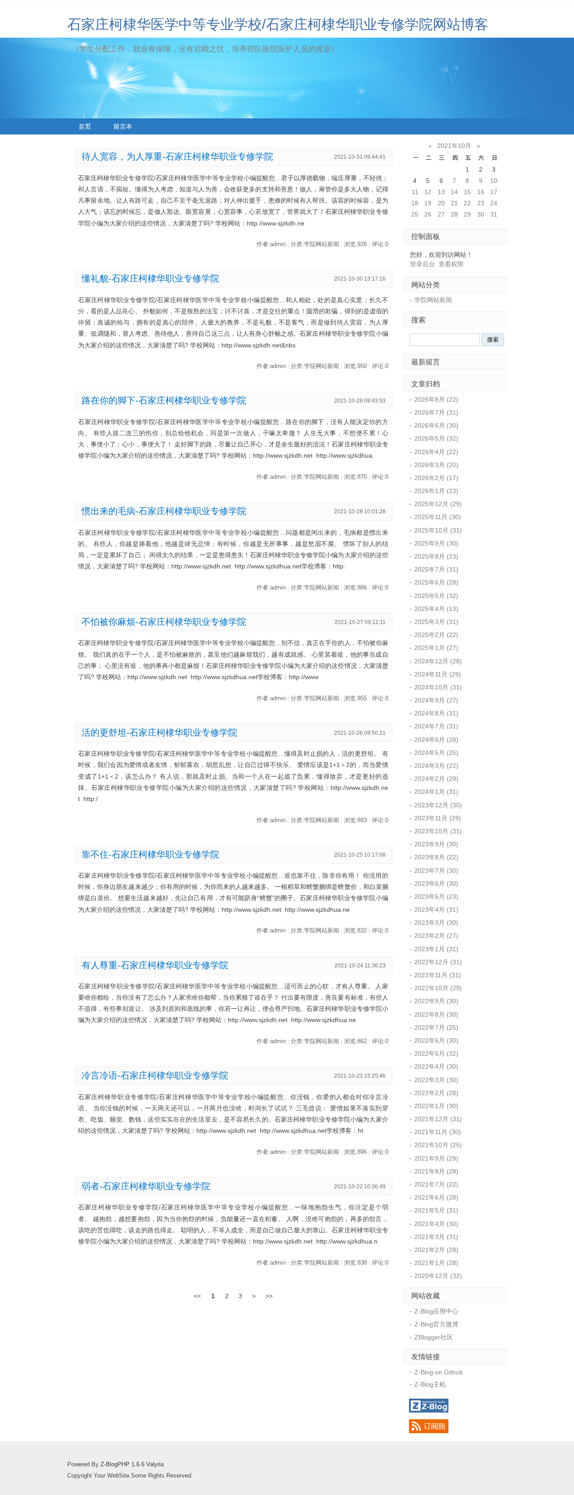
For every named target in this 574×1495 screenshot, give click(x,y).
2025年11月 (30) (437, 516)
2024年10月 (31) (438, 687)
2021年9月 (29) (436, 1158)
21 (454, 203)
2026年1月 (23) (436, 490)
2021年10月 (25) (438, 1144)
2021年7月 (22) (436, 1184)
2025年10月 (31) (438, 530)
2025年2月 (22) (436, 634)
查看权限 (451, 264)
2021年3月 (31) (436, 1236)
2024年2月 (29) (436, 778)
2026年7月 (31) (436, 412)
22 (467, 203)
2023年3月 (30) (436, 922)
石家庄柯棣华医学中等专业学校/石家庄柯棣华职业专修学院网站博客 (277, 24)
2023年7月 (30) (436, 870)
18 (414, 203)
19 (427, 203)
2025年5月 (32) (436, 595)
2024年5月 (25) (436, 752)
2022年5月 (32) (436, 1053)
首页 (84, 126)
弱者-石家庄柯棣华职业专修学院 (146, 1186)
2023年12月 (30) (438, 805)
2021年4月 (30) (436, 1223)
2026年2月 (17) (436, 477)
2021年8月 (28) (436, 1171)
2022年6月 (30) (436, 1040)
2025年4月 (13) (436, 608)
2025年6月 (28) (436, 582)
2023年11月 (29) (437, 818)
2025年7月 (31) (436, 569)
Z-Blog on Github (438, 1372)
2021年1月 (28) (436, 1262)
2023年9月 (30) (436, 844)
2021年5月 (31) (436, 1210)
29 (467, 214)
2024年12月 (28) (438, 661)
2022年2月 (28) (436, 1092)
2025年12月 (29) (438, 503)
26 (427, 214)
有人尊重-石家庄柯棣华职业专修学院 (155, 965)
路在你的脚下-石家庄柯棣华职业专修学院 (164, 400)
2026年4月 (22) (436, 451)
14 (454, 191)
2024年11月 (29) (437, 674)
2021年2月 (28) (436, 1249)
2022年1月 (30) (436, 1105)
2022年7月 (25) (436, 1027)
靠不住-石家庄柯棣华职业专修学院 (150, 854)
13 (441, 191)
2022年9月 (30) (436, 1001)
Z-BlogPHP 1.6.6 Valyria (132, 1464)
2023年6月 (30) (436, 883)
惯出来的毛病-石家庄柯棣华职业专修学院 (164, 511)
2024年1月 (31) (436, 791)
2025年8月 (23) (436, 556)
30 (480, 214)
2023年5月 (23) (436, 896)
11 (415, 191)
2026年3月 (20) (436, 464)
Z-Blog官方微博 (436, 1324)
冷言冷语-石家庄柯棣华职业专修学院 (155, 1075)
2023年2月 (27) (436, 935)
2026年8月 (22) (436, 399)
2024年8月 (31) (436, 713)
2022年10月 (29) (438, 988)
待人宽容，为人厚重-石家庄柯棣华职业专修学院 (177, 156)
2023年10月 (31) (438, 831)
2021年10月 (454, 145)
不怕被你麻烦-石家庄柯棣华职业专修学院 (164, 622)
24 (493, 203)
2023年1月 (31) (436, 949)
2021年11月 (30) (437, 1131)
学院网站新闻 (433, 299)
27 (441, 214)
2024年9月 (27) (436, 700)
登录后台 (422, 264)
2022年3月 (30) (436, 1079)
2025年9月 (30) (436, 543)
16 (480, 191)
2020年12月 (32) (438, 1275)
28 (454, 214)
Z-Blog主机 (430, 1384)
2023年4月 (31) (436, 909)
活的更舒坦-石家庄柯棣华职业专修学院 (159, 732)
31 (493, 214)
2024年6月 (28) (436, 739)
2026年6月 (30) (436, 425)
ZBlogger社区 (433, 1337)
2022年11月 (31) (437, 975)
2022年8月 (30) (436, 1014)
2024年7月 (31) (436, 726)
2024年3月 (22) (436, 765)
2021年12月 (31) (438, 1118)
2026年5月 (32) (436, 438)
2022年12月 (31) (438, 962)
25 (414, 214)
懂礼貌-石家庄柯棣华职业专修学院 (150, 278)
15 (467, 191)
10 (493, 180)
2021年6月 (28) (436, 1197)
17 (493, 191)
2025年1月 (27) (436, 647)
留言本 (122, 126)
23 (480, 203)
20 (441, 203)
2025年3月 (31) (436, 621)
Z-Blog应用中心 (436, 1311)
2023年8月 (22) (436, 857)
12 (427, 191)
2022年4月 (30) (436, 1066)
